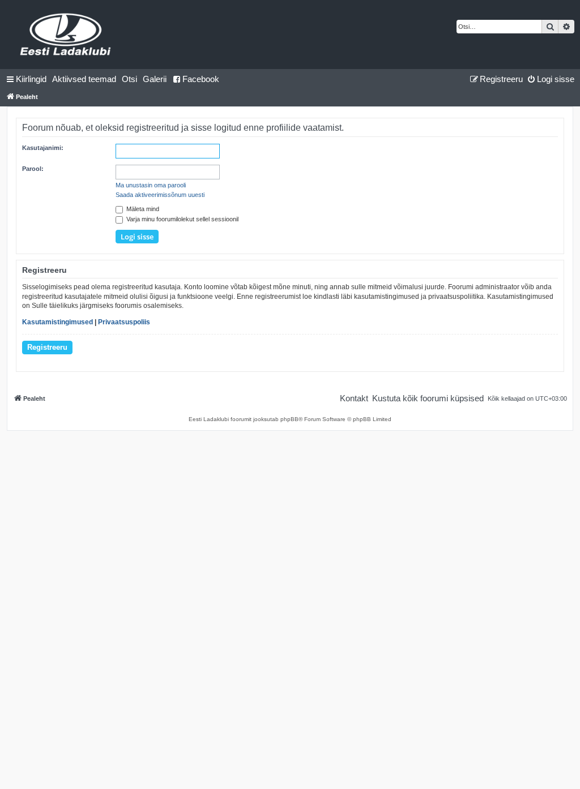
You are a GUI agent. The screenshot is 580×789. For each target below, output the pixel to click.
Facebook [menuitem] (200, 79)
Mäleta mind (142, 208)
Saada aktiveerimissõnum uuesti (160, 194)
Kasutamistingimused (57, 322)
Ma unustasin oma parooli (151, 185)
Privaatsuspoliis (124, 322)
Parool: (33, 168)
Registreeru (47, 347)
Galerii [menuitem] (155, 79)
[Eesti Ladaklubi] (66, 34)
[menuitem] (84, 79)
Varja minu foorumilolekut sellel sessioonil (181, 219)
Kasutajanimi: (42, 147)
